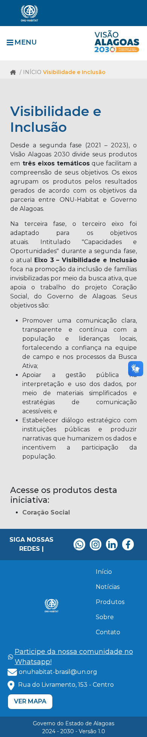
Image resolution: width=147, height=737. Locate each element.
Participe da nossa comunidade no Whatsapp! (74, 656)
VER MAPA (30, 701)
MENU (25, 42)
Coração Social (46, 512)
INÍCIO (33, 72)
